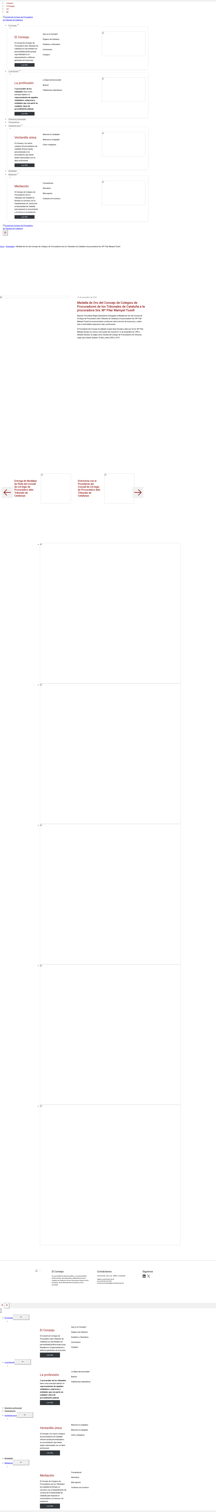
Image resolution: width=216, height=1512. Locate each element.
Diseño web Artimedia (82, 1299)
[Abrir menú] (5, 232)
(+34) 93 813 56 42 (108, 1279)
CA (7, 9)
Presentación (48, 183)
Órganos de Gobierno (51, 39)
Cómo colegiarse (49, 145)
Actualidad (12, 171)
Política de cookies (64, 1299)
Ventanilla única (10, 1415)
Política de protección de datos (50, 1299)
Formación (10, 6)
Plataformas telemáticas (52, 90)
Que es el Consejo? (50, 34)
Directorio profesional (17, 119)
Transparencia (13, 122)
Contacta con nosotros (51, 198)
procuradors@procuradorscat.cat (113, 1283)
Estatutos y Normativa (51, 44)
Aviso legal (39, 1299)
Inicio (2, 246)
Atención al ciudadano (51, 134)
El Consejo (8, 1318)
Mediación (8, 1463)
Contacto (9, 3)
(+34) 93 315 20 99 (106, 1281)
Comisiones (47, 49)
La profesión (9, 1362)
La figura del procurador (52, 80)
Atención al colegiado (51, 140)
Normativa (47, 188)
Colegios (46, 55)
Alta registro (47, 193)
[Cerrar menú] (0, 1310)
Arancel (46, 85)
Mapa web (72, 1299)
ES (7, 12)
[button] (137, 492)
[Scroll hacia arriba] (2, 1306)
